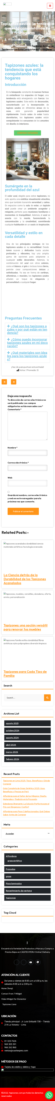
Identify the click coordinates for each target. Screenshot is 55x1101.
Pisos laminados (14, 883)
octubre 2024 (12, 730)
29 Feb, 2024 (27, 39)
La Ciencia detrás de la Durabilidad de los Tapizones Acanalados (25, 579)
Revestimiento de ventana (19, 890)
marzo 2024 (12, 752)
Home (6, 46)
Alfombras (11, 856)
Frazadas (10, 869)
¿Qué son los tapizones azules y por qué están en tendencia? (27, 329)
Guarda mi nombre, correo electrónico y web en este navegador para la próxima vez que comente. (27, 498)
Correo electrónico (18, 462)
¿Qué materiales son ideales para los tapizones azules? (27, 356)
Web (10, 477)
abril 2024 (11, 744)
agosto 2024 (12, 737)
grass (8, 876)
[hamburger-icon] (50, 5)
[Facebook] (16, 962)
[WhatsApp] (37, 962)
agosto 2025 (12, 723)
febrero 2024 (12, 759)
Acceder (10, 833)
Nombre (12, 447)
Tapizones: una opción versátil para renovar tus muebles (26, 627)
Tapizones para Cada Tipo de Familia (25, 674)
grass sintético (14, 860)
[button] (27, 329)
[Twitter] (23, 962)
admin (14, 39)
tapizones (44, 39)
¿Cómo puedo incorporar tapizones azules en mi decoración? (27, 343)
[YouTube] (30, 962)
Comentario (14, 409)
